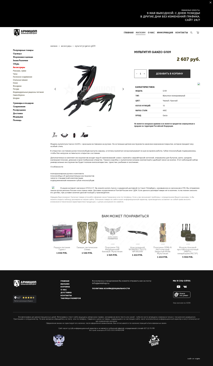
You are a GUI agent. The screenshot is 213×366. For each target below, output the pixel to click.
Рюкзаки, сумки (19, 70)
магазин (53, 46)
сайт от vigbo (194, 358)
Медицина (18, 117)
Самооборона (18, 95)
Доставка (18, 113)
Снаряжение (19, 106)
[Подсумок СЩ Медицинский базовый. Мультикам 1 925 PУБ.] (113, 233)
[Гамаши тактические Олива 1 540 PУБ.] (87, 233)
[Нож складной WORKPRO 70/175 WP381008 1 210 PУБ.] (138, 233)
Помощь (17, 120)
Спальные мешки (20, 79)
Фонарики (17, 86)
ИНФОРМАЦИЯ (165, 32)
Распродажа (19, 110)
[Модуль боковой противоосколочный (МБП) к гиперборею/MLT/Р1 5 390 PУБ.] (188, 233)
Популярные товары (23, 50)
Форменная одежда (23, 57)
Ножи (15, 82)
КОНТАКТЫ (181, 32)
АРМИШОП (89, 188)
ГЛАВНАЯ (128, 32)
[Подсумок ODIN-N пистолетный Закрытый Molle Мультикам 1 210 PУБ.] (163, 233)
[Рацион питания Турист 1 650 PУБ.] (62, 233)
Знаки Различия (20, 60)
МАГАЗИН (140, 32)
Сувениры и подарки (23, 103)
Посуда (16, 88)
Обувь (16, 64)
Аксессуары (19, 67)
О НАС (151, 32)
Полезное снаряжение (22, 76)
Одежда (17, 53)
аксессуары (66, 46)
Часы (15, 73)
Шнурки (16, 98)
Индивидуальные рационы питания (28, 92)
